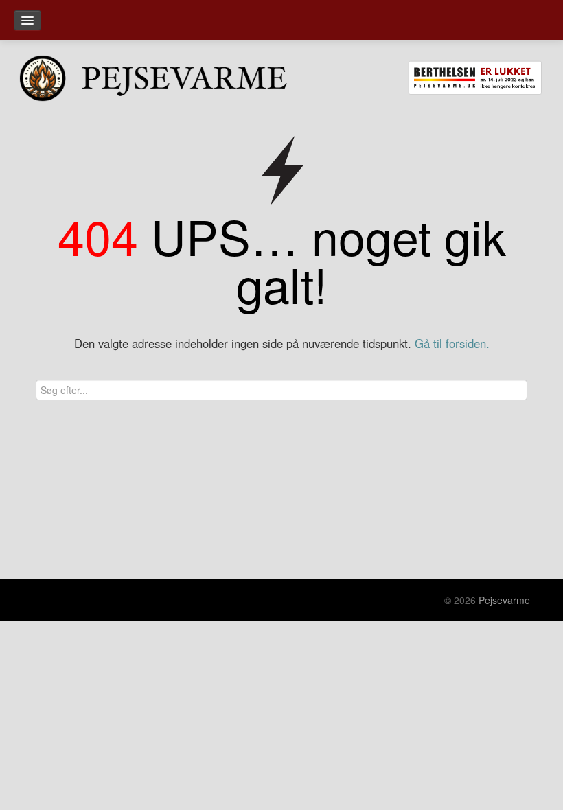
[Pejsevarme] (173, 75)
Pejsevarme (504, 600)
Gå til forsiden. (452, 343)
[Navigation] (27, 20)
